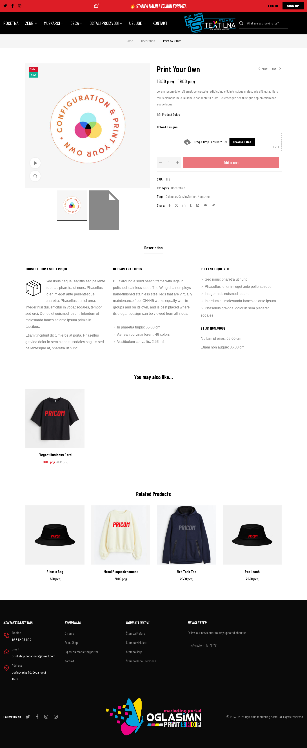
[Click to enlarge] (35, 176)
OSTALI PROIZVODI (104, 23)
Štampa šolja (134, 652)
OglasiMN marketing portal (81, 652)
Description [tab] (153, 247)
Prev (264, 68)
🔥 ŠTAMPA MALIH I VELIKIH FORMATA (158, 6)
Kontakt (69, 661)
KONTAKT (160, 23)
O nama (69, 633)
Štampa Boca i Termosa (141, 661)
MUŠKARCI (52, 23)
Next (275, 68)
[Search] (242, 23)
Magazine (204, 196)
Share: (161, 205)
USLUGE (135, 23)
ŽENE (29, 23)
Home (129, 41)
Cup (180, 196)
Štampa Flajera (135, 633)
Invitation (190, 196)
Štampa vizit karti (137, 642)
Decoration (148, 41)
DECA (75, 23)
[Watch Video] (35, 163)
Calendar (171, 196)
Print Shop (71, 642)
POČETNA (10, 23)
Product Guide (171, 114)
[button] (273, 6)
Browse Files (242, 142)
